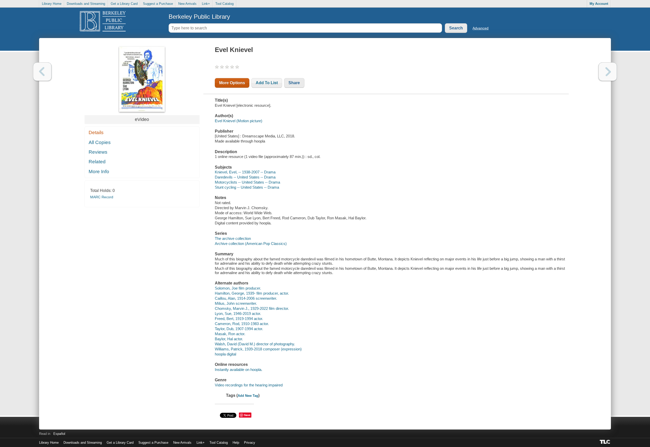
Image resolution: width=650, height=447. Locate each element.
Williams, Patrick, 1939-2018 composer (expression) (258, 349)
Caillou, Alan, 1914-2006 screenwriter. (246, 298)
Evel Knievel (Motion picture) (238, 121)
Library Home (51, 4)
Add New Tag (248, 396)
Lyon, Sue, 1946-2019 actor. (238, 313)
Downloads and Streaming (86, 4)
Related (97, 161)
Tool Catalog (224, 4)
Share (294, 83)
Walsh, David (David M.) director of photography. (255, 344)
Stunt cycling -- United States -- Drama (247, 187)
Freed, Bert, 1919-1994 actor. (239, 318)
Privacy (249, 442)
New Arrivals (187, 4)
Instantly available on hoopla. (238, 369)
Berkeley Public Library (199, 16)
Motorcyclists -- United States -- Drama (247, 182)
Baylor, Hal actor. (229, 339)
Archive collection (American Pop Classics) (251, 243)
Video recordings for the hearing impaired (249, 385)
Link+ (206, 4)
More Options (232, 83)
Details (96, 132)
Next (607, 71)
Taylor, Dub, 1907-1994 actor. (239, 329)
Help (236, 442)
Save (247, 415)
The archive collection (233, 238)
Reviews (98, 152)
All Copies (100, 142)
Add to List (267, 83)
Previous (42, 71)
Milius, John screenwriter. (236, 303)
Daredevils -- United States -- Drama (245, 177)
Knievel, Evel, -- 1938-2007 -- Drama (245, 172)
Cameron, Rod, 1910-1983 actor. (242, 323)
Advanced (481, 28)
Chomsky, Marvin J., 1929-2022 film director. (252, 308)
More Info (99, 171)
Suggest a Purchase (158, 4)
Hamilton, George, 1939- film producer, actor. (252, 293)
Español (59, 434)
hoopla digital (225, 354)
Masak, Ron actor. (230, 334)
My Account (599, 4)
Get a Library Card (124, 4)
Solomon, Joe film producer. (238, 288)
